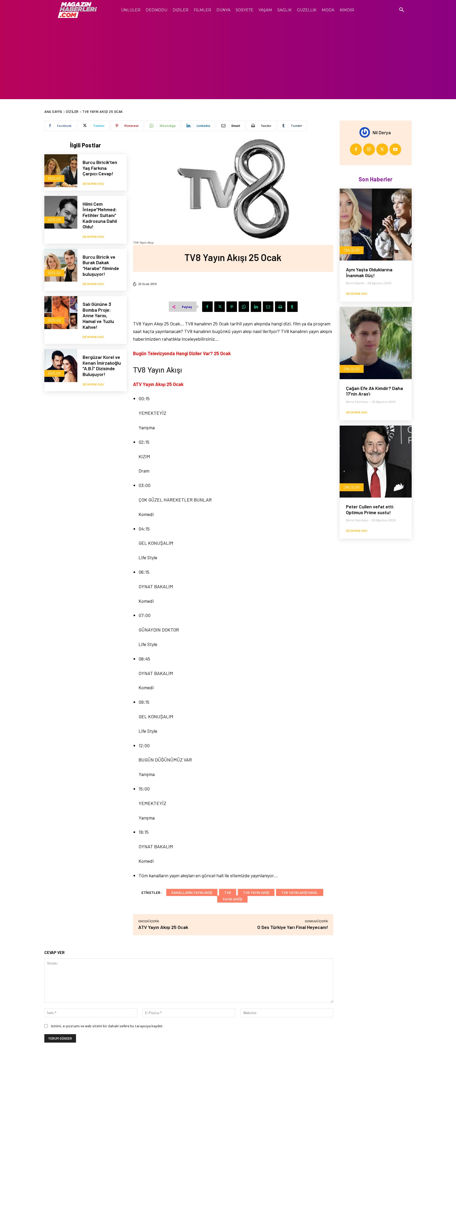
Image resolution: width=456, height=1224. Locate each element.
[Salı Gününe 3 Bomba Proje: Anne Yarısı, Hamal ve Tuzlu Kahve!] (60, 312)
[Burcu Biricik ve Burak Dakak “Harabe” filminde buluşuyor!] (60, 265)
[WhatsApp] (244, 306)
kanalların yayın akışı (192, 892)
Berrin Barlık (355, 283)
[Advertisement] (228, 60)
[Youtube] (395, 149)
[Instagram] (369, 149)
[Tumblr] (292, 306)
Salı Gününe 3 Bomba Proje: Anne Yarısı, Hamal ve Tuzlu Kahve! (98, 315)
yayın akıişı (232, 899)
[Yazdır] (280, 306)
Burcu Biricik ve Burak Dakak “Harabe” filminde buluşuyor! (101, 265)
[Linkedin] (256, 306)
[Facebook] (207, 306)
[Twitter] (219, 306)
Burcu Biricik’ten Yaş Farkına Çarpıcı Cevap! (100, 167)
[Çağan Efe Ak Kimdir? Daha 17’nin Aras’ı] (376, 343)
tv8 (227, 892)
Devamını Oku (93, 183)
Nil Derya (382, 132)
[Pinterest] (231, 306)
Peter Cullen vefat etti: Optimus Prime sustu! (370, 509)
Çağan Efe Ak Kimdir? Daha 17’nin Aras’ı (374, 391)
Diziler (72, 111)
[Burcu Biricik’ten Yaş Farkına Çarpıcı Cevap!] (60, 170)
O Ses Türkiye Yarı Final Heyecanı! (292, 927)
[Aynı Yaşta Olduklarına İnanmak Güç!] (376, 225)
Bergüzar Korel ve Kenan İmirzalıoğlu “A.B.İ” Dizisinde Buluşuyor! (102, 365)
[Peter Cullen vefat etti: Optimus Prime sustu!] (376, 462)
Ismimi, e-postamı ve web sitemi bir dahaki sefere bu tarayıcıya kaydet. (107, 1026)
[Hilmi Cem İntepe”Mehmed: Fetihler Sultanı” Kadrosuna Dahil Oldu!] (60, 212)
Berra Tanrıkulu (357, 401)
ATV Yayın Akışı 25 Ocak (163, 927)
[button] (402, 10)
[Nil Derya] (366, 132)
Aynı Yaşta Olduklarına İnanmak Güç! (369, 272)
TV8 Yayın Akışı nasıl (299, 892)
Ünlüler (351, 250)
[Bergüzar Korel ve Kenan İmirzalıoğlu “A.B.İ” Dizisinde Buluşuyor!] (60, 365)
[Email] (268, 306)
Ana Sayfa (53, 111)
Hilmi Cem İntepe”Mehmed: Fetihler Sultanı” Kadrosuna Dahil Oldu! (100, 215)
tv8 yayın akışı (256, 892)
